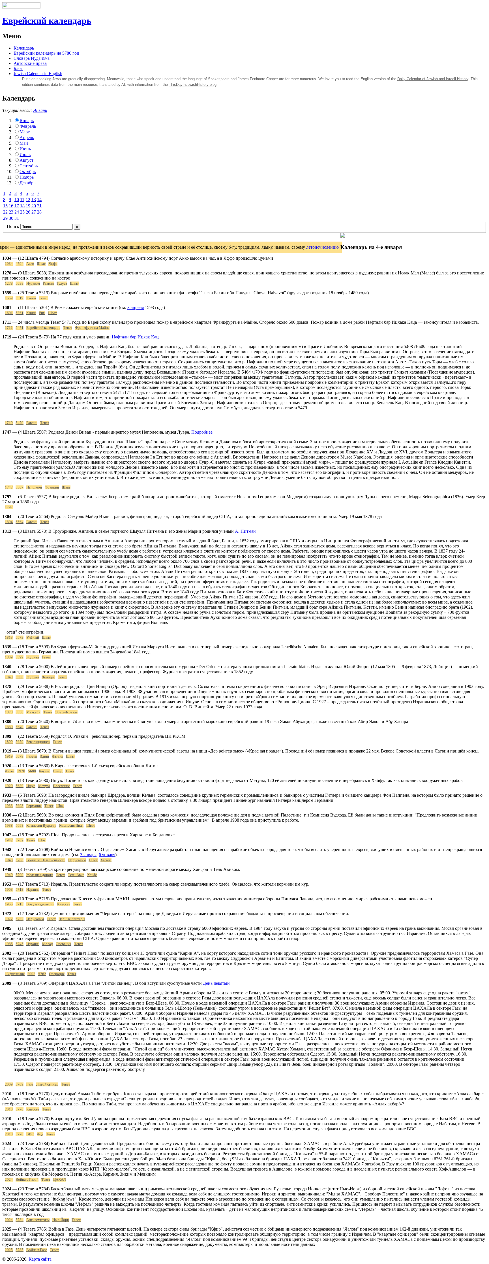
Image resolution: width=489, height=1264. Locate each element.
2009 (9, 1084)
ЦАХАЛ (59, 1180)
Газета (31, 756)
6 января (107, 854)
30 (11, 218)
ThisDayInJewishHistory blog (192, 84)
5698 (19, 826)
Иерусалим (77, 860)
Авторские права (30, 63)
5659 (19, 742)
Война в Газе (36, 1250)
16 (11, 205)
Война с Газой (27, 1180)
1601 (9, 313)
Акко (30, 264)
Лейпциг (48, 677)
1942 (9, 840)
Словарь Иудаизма (32, 58)
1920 (21, 771)
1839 (9, 657)
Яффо (52, 264)
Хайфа (92, 875)
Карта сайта (40, 1259)
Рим (42, 313)
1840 (9, 677)
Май (24, 143)
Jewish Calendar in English (38, 73)
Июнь (25, 148)
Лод (40, 1134)
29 (5, 218)
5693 (19, 806)
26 (28, 212)
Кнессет (63, 904)
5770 (19, 1109)
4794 (19, 264)
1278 (9, 283)
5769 (19, 1084)
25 (22, 212)
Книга (31, 298)
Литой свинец (47, 1084)
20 (33, 205)
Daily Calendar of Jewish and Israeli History (432, 79)
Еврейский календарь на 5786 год (46, 53)
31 (16, 218)
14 (39, 199)
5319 (19, 298)
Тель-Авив (76, 875)
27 (33, 212)
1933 (9, 806)
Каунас (44, 771)
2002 (31, 974)
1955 (9, 904)
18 (22, 205)
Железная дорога (39, 875)
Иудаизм (33, 283)
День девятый (216, 983)
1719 (9, 423)
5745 (19, 944)
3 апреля (135, 307)
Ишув (30, 786)
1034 (9, 264)
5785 (19, 1250)
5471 (19, 328)
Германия (34, 806)
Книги (31, 313)
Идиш (44, 756)
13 (33, 199)
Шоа (60, 806)
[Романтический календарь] (342, 236)
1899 (9, 742)
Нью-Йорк (60, 1220)
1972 (9, 919)
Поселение (61, 786)
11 (22, 199)
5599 (19, 657)
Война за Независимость (45, 860)
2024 (9, 1180)
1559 (9, 298)
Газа (29, 1084)
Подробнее (202, 432)
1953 (9, 890)
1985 (9, 944)
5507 (19, 487)
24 (16, 212)
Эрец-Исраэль (66, 712)
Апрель (27, 137)
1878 (9, 712)
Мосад (47, 944)
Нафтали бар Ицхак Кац (135, 336)
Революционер (38, 742)
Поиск (13, 226)
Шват (41, 264)
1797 (9, 507)
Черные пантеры (72, 919)
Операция (63, 944)
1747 (9, 487)
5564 (19, 522)
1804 (9, 522)
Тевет (43, 298)
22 (5, 212)
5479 (19, 423)
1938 (9, 826)
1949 (9, 875)
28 (39, 212)
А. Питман (245, 531)
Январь (40, 110)
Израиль (32, 890)
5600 (19, 677)
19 (28, 205)
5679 (19, 756)
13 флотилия (15, 974)
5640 (19, 727)
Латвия (57, 756)
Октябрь (28, 171)
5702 (19, 840)
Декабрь (27, 182)
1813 (9, 638)
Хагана (105, 860)
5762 (42, 974)
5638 (19, 712)
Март (25, 131)
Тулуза (62, 283)
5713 (19, 890)
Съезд (58, 771)
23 (11, 212)
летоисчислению (322, 247)
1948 (9, 860)
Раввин (48, 283)
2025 (9, 1250)
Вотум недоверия (40, 904)
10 (16, 199)
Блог (18, 68)
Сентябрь (29, 165)
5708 (19, 860)
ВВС (30, 1134)
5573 (19, 638)
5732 (19, 919)
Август (26, 160)
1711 (9, 328)
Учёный (32, 638)
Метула (44, 786)
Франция (52, 487)
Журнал (32, 657)
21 (39, 205)
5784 (19, 1220)
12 (28, 199)
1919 (9, 756)
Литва (9, 771)
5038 (19, 283)
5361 (19, 313)
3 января (88, 854)
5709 (19, 875)
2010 (9, 1109)
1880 (9, 727)
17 (16, 205)
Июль (25, 154)
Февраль (28, 126)
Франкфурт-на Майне (92, 328)
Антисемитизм (38, 1220)
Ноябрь (27, 177)
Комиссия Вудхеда (41, 826)
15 (5, 205)
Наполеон (34, 487)
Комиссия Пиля (71, 826)
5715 (19, 904)
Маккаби (33, 712)
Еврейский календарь (46, 21)
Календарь (24, 48)
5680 (32, 771)
